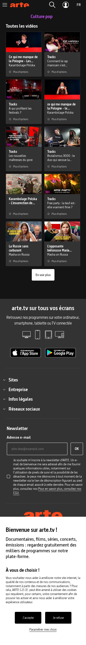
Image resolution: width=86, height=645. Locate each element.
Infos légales (21, 399)
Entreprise (18, 389)
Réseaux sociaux (24, 409)
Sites (13, 380)
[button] (52, 5)
